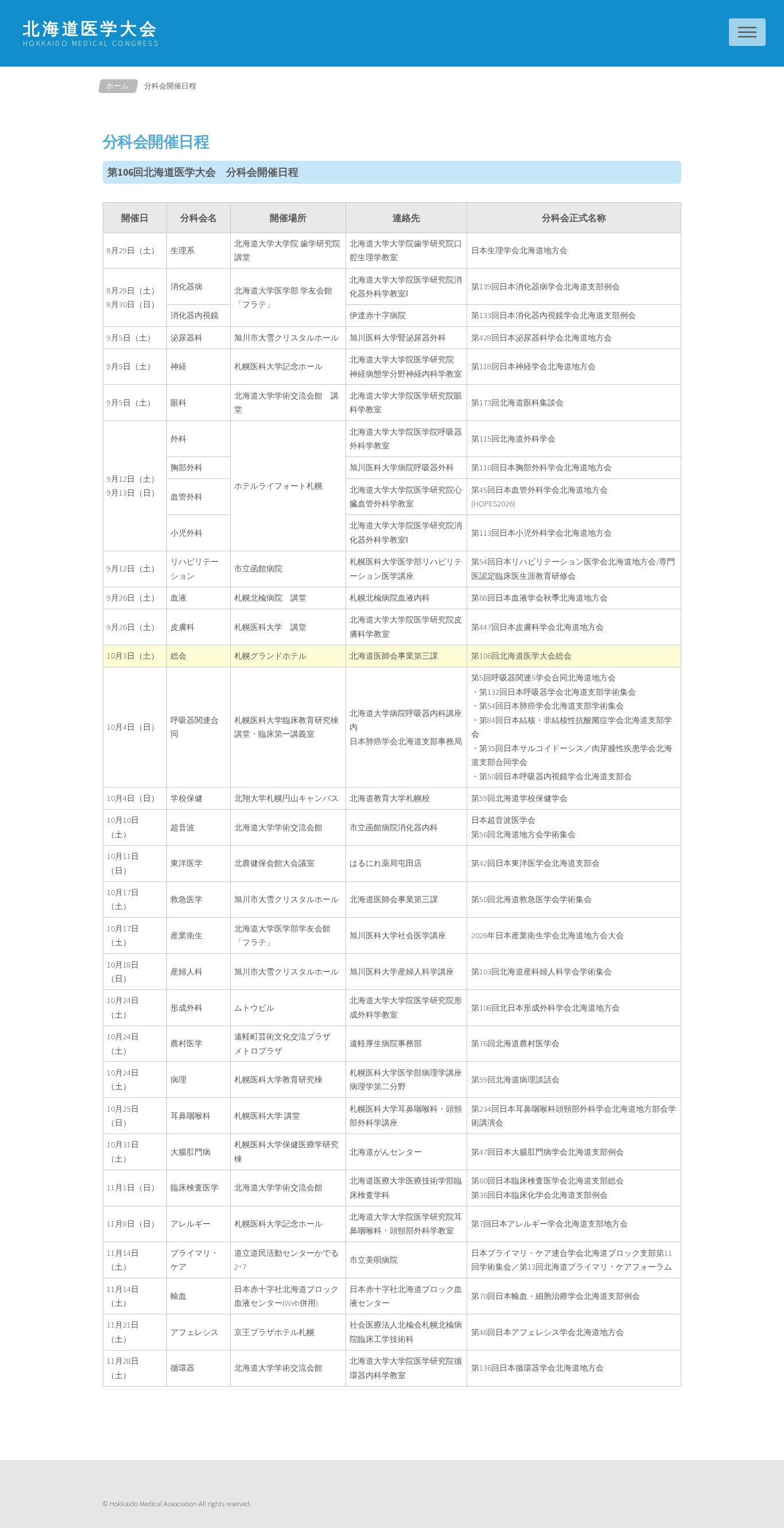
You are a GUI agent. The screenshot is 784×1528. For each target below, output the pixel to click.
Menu (747, 32)
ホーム (117, 85)
